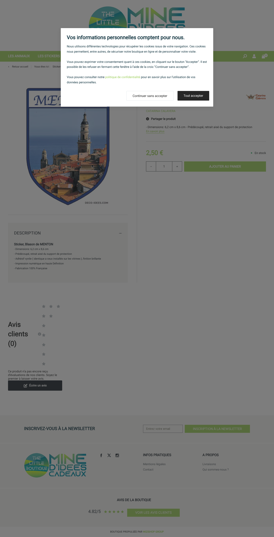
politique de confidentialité (122, 77)
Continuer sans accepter (150, 96)
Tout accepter (193, 96)
